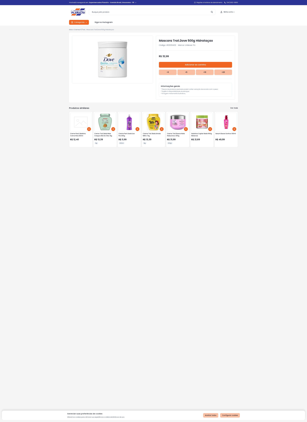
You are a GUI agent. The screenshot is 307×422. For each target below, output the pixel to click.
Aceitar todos (210, 415)
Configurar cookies (230, 415)
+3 (168, 72)
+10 (204, 72)
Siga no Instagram (104, 22)
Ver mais (234, 108)
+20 (223, 72)
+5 (186, 72)
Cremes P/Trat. (80, 30)
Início (71, 30)
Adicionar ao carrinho (195, 64)
